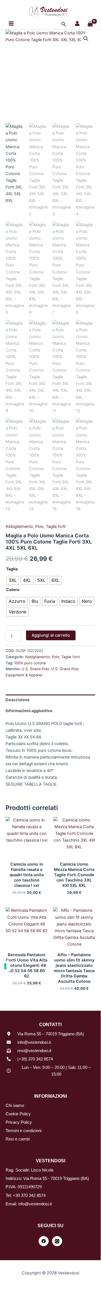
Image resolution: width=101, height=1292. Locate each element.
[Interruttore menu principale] (11, 23)
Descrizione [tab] (18, 699)
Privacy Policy (19, 1122)
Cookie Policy (18, 1114)
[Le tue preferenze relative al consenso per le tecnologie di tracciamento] (5, 966)
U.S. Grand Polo (35, 669)
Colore (12, 589)
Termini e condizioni (23, 1130)
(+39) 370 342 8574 (35, 1059)
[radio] (13, 580)
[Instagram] (57, 1241)
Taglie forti (55, 526)
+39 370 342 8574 (29, 1195)
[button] (63, 24)
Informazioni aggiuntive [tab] (29, 710)
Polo (39, 526)
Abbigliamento (19, 526)
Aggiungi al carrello (51, 635)
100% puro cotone (30, 663)
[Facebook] (44, 1241)
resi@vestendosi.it (34, 1050)
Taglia (12, 568)
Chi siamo (15, 1105)
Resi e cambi (18, 1139)
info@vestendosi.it (34, 1042)
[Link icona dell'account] (77, 23)
